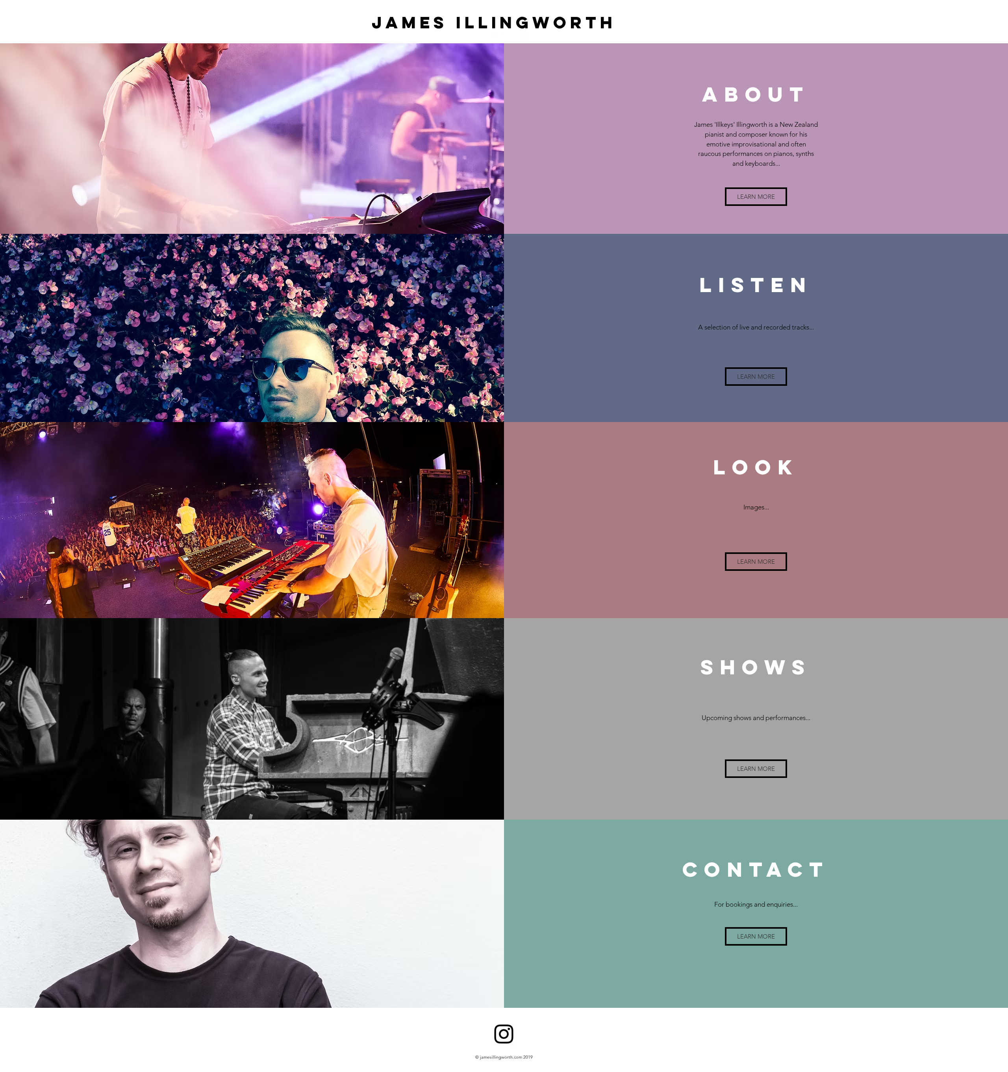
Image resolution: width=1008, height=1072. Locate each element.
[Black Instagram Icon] (504, 1034)
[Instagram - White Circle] (498, 38)
